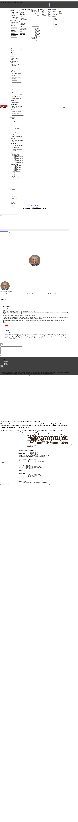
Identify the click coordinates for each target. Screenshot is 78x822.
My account (60, 13)
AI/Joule (23, 38)
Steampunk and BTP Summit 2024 (37, 35)
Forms (43, 10)
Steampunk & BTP (35, 26)
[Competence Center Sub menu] (19, 155)
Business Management (17, 89)
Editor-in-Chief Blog (34, 205)
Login (60, 11)
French (36, 42)
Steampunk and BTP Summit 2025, (37, 32)
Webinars (5, 363)
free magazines (50, 16)
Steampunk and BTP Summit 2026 (37, 29)
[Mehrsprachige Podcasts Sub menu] (36, 38)
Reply (8, 308)
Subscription (6, 364)
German (36, 39)
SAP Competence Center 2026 (37, 14)
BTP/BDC (23, 43)
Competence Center (36, 11)
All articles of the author (4, 297)
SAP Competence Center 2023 (37, 24)
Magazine (48, 9)
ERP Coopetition (14, 52)
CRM (22, 12)
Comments (16, 77)
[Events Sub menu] (12, 153)
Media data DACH (44, 13)
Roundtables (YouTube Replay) (35, 44)
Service (41, 9)
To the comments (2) (4, 231)
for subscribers (50, 14)
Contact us (43, 11)
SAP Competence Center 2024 (37, 20)
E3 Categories (12, 9)
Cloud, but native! (23, 49)
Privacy (1, 367)
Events (32, 9)
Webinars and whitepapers (34, 46)
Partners (28, 9)
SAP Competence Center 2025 (37, 17)
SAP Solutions (21, 9)
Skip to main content (4, 0)
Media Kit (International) (44, 15)
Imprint (1, 366)
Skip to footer (10, 0)
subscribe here (49, 12)
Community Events (35, 10)
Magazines (6, 361)
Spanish (36, 41)
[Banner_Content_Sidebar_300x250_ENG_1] (9, 215)
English (36, 40)
